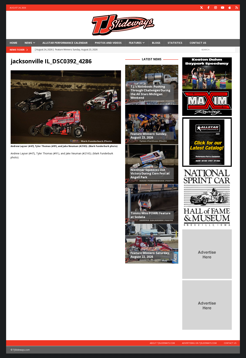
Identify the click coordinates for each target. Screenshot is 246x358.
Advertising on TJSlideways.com (199, 343)
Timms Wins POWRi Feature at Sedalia (151, 215)
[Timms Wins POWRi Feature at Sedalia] (151, 204)
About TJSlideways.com (162, 343)
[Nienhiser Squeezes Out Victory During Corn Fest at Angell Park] (151, 164)
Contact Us (198, 42)
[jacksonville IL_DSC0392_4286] (66, 141)
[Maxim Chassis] (207, 113)
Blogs (156, 42)
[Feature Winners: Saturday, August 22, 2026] (151, 244)
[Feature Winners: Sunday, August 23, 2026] (151, 124)
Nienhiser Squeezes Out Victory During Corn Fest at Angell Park (150, 173)
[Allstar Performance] (207, 164)
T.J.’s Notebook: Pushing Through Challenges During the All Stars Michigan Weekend (150, 92)
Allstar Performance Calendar (65, 42)
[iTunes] (230, 7)
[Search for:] (217, 49)
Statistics (175, 42)
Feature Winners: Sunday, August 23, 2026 (149, 136)
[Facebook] (208, 7)
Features (135, 42)
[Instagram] (216, 7)
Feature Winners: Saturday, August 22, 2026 (150, 255)
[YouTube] (223, 7)
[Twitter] (201, 7)
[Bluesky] (237, 7)
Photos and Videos (108, 42)
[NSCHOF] (207, 226)
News (28, 42)
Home (13, 42)
